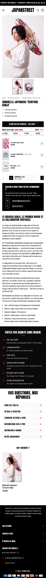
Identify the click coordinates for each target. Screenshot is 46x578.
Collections (7, 526)
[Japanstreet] (23, 10)
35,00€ (5, 491)
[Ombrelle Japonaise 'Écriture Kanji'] (17, 86)
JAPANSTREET (25, 571)
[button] (37, 10)
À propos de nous (8, 541)
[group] (23, 3)
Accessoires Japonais (13, 97)
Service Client (7, 533)
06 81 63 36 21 (39, 3)
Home (3, 97)
